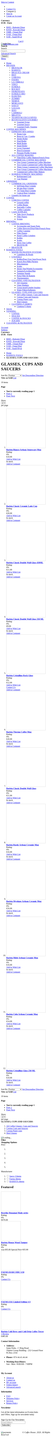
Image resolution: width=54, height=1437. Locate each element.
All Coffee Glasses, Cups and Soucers (22, 1126)
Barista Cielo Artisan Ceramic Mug (22, 1014)
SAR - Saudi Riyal (14, 37)
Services (9, 1401)
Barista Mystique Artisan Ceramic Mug (23, 901)
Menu (3, 59)
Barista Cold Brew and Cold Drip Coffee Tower (22, 1331)
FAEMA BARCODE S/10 (12, 1272)
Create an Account (14, 16)
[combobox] (13, 51)
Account (4, 327)
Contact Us (11, 9)
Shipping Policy (13, 1398)
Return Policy (12, 1403)
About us (10, 1378)
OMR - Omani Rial (14, 32)
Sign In (9, 14)
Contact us (10, 1380)
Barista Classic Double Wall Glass (21, 788)
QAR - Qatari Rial (14, 34)
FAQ (8, 1396)
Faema (15, 1179)
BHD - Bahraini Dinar (15, 27)
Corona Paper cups (14, 1131)
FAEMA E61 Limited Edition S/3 (16, 1302)
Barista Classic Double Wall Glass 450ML (24, 562)
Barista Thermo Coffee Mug (18, 732)
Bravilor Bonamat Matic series (14, 1213)
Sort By (4, 375)
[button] (13, 459)
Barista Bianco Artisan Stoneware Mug (23, 450)
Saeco (15, 1176)
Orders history (12, 1385)
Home (8, 353)
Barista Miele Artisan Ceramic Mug (22, 958)
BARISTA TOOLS (14, 355)
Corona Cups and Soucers (17, 1128)
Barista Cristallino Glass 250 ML (20, 1071)
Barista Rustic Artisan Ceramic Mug (22, 845)
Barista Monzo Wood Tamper (14, 1242)
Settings (4, 330)
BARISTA (16, 1181)
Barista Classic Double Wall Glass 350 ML (25, 619)
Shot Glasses (11, 1133)
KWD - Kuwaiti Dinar (15, 30)
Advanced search (13, 1387)
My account (11, 1382)
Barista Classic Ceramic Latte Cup (21, 506)
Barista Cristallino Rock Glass (19, 675)
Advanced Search (8, 53)
